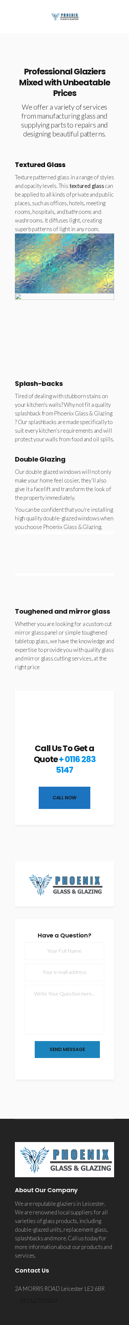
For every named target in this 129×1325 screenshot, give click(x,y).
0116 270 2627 (39, 1300)
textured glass (86, 185)
